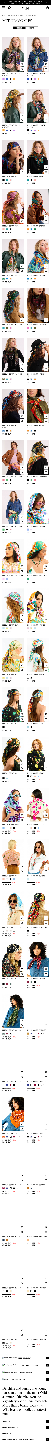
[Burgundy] (7, 984)
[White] (28, 678)
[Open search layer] (9, 7)
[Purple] (3, 79)
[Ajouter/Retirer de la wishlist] (22, 64)
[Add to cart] (22, 69)
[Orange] (28, 229)
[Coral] (3, 480)
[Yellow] (14, 79)
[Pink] (11, 180)
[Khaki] (11, 984)
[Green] (35, 229)
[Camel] (28, 1033)
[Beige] (11, 1291)
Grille (19, 28)
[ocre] (35, 379)
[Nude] (28, 1240)
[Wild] (25, 8)
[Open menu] (3, 7)
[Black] (11, 79)
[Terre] (3, 1137)
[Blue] (7, 79)
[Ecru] (7, 930)
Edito (31, 28)
